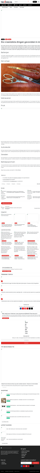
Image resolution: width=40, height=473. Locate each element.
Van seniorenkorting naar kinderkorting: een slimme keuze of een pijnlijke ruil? (16, 197)
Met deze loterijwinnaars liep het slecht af (20, 225)
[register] (35, 2)
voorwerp (19, 183)
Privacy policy (17, 471)
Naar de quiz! (5, 318)
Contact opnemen (6, 271)
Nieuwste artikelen (25, 451)
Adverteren (4, 463)
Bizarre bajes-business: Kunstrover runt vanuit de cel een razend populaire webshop (7, 243)
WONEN (4, 5)
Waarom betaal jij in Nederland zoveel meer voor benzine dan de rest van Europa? (33, 243)
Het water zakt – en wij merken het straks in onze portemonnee (19, 243)
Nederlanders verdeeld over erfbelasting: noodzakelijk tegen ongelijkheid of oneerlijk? (16, 192)
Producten (24, 454)
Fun (25, 5)
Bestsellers (5, 7)
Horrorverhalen (6, 179)
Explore (16, 7)
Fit (21, 5)
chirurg (3, 183)
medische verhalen (17, 177)
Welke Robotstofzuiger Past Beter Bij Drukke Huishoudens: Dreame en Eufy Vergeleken (20, 283)
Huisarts (8, 183)
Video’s (23, 457)
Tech (16, 5)
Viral (11, 7)
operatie (13, 183)
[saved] (31, 2)
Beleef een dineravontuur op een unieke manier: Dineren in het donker (20, 383)
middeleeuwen (14, 181)
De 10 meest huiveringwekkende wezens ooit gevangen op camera (33, 225)
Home (3, 39)
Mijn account (24, 452)
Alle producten (5, 421)
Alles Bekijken (5, 443)
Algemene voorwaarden (9, 471)
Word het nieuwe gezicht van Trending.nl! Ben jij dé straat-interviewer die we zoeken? (7, 225)
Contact (30, 5)
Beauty (10, 5)
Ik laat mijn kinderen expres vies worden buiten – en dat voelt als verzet (19, 257)
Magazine (22, 7)
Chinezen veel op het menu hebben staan (10, 95)
